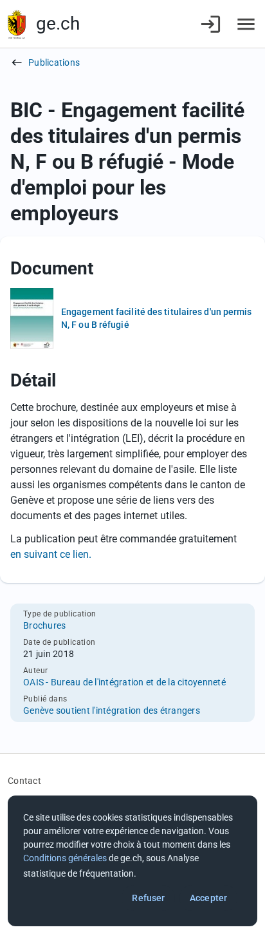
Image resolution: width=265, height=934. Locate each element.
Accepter (208, 898)
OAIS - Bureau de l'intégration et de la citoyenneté (124, 682)
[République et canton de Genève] (17, 24)
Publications (54, 62)
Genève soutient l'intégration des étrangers (111, 710)
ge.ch (58, 23)
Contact (24, 781)
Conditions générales (65, 858)
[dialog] (132, 861)
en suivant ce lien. (50, 554)
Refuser (148, 898)
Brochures (44, 625)
